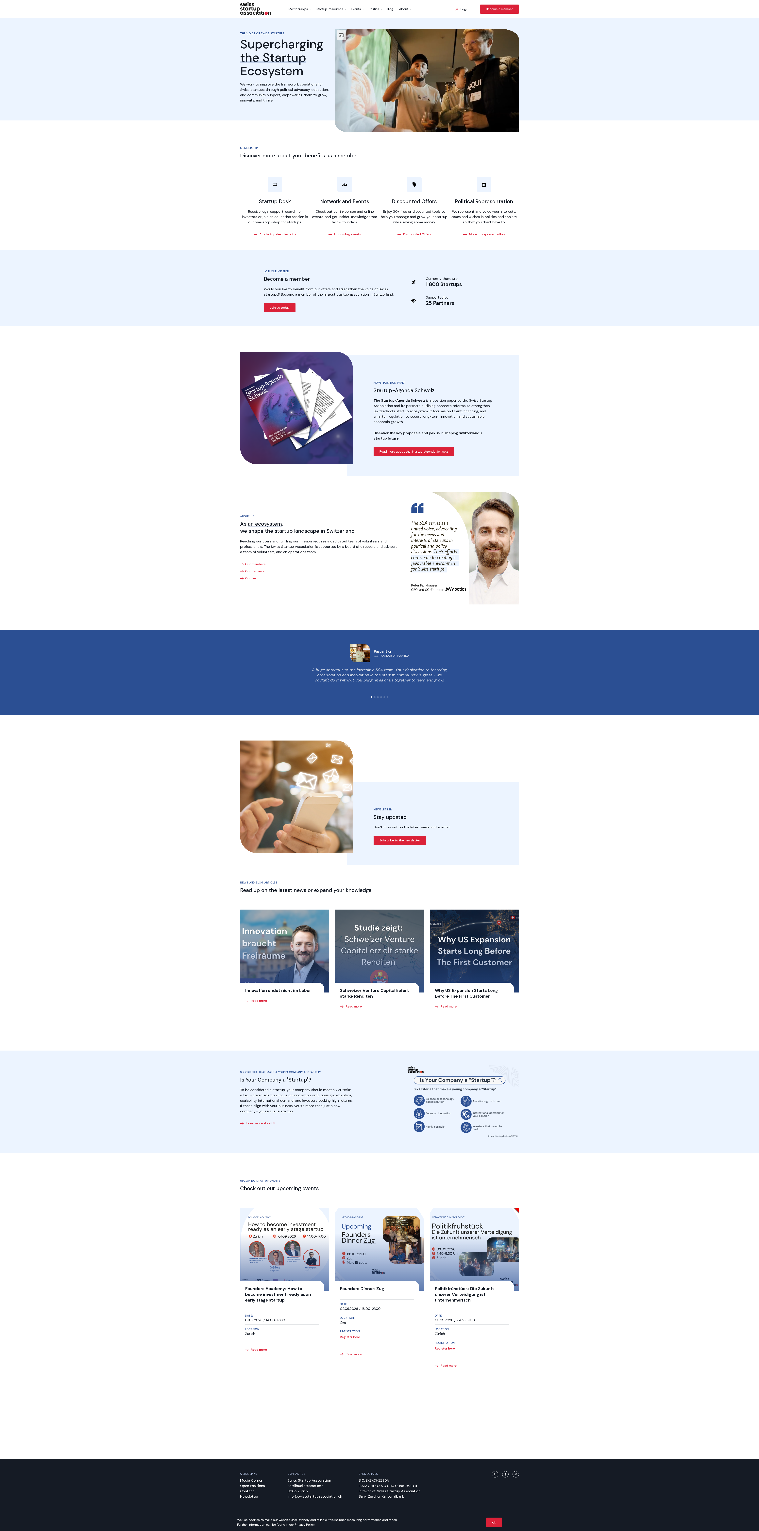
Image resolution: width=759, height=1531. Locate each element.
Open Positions (252, 1485)
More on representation (486, 234)
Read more (258, 1000)
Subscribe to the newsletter (400, 840)
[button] (371, 697)
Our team (252, 578)
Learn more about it (260, 1123)
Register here (350, 1337)
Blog (390, 9)
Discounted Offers (416, 234)
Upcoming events (347, 234)
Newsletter (249, 1496)
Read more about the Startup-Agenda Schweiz (414, 451)
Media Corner (251, 1480)
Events (356, 9)
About (403, 9)
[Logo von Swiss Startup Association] (255, 13)
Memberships (298, 9)
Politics (374, 9)
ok (494, 1522)
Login (464, 9)
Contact (247, 1491)
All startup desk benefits (277, 234)
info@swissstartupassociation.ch (315, 1496)
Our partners (254, 571)
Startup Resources (329, 9)
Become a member (499, 9)
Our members (255, 564)
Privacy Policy (304, 1525)
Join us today (280, 307)
